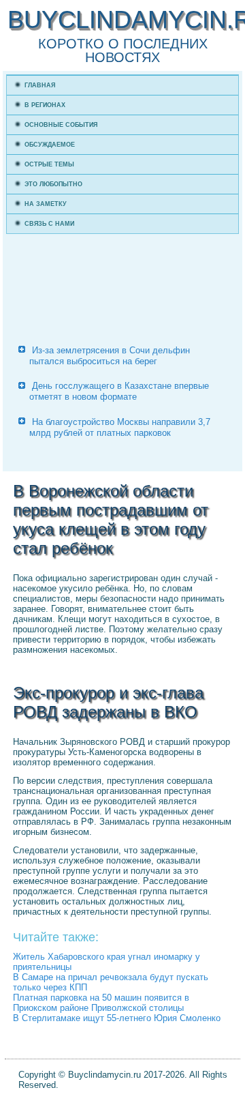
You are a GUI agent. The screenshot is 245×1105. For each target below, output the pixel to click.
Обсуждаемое (49, 144)
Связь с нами (49, 223)
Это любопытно (53, 184)
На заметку (45, 204)
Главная (39, 85)
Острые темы (49, 164)
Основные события (60, 124)
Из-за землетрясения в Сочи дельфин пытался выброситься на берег (109, 355)
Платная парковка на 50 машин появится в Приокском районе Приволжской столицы (101, 1002)
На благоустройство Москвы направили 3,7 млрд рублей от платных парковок (119, 427)
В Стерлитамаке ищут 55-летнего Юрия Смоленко (116, 1018)
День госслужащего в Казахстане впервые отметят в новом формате (119, 391)
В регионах (44, 105)
